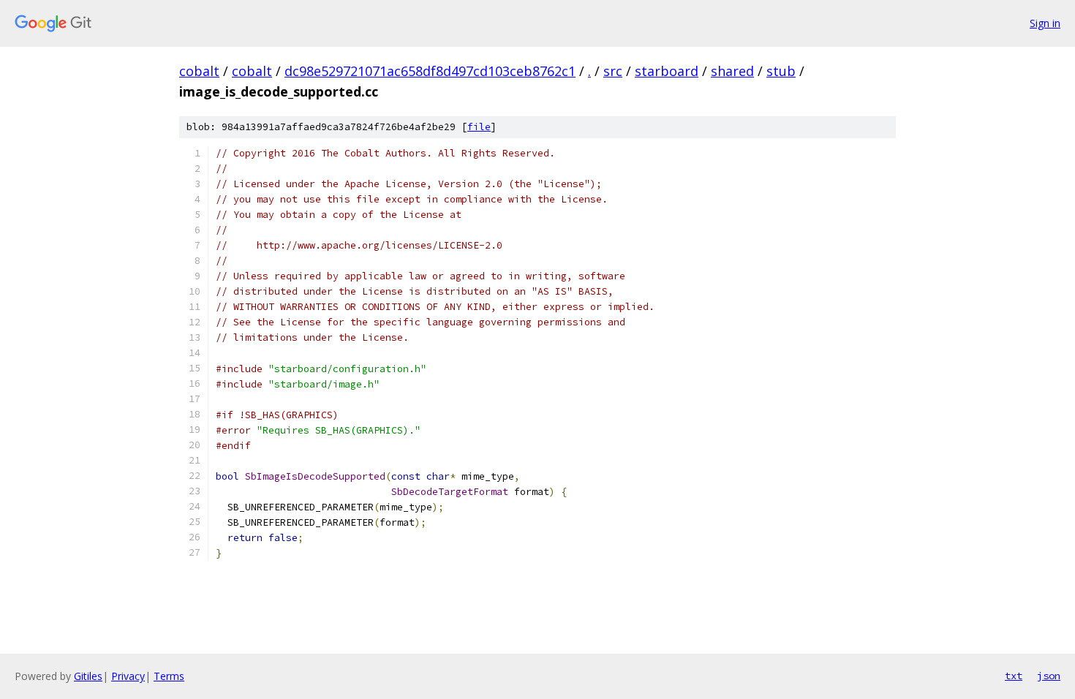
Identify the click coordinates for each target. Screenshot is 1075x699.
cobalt (199, 71)
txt (1013, 675)
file (479, 127)
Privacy (128, 676)
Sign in (1045, 23)
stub (781, 71)
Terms (169, 676)
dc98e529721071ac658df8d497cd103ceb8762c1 (430, 71)
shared (732, 71)
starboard (666, 71)
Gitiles (88, 676)
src (612, 71)
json (1048, 675)
